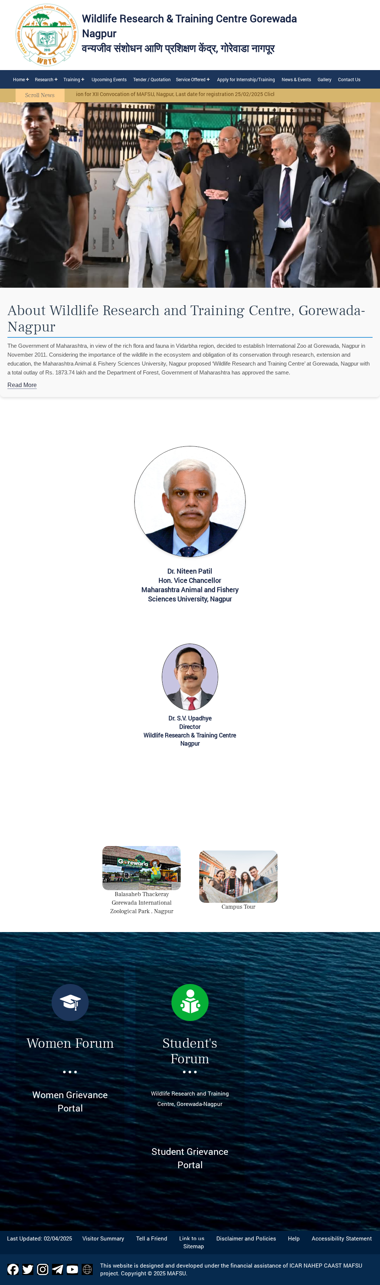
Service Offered (191, 79)
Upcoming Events (109, 79)
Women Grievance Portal (70, 1101)
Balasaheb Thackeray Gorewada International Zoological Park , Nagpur (141, 903)
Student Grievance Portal (189, 1158)
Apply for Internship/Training (246, 79)
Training (71, 79)
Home (19, 79)
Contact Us (349, 79)
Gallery (324, 79)
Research (44, 79)
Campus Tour (238, 907)
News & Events (296, 79)
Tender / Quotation (152, 79)
